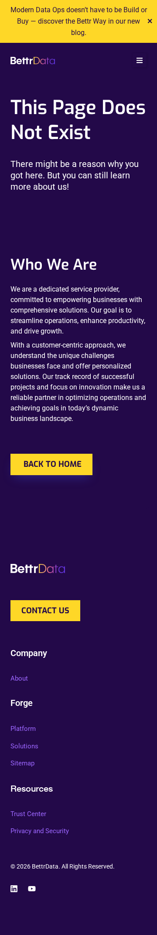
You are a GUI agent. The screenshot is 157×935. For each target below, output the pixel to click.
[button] (140, 60)
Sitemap (22, 763)
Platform (23, 729)
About (19, 678)
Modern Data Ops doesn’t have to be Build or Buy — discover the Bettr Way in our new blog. (78, 21)
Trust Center (28, 814)
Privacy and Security (39, 831)
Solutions (24, 746)
